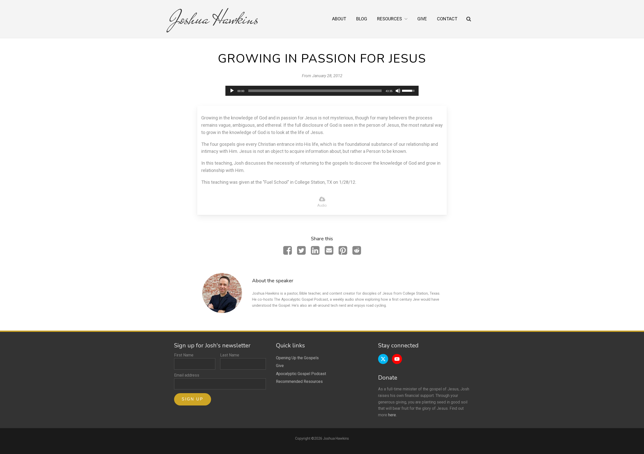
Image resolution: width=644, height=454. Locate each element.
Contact (447, 18)
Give (422, 18)
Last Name (229, 355)
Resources (389, 18)
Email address (186, 375)
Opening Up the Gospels (297, 357)
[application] (322, 91)
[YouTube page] (397, 359)
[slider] (315, 90)
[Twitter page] (383, 359)
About (339, 18)
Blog (361, 18)
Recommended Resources (299, 381)
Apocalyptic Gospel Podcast (301, 373)
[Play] (231, 90)
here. (392, 415)
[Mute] (397, 90)
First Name (183, 355)
